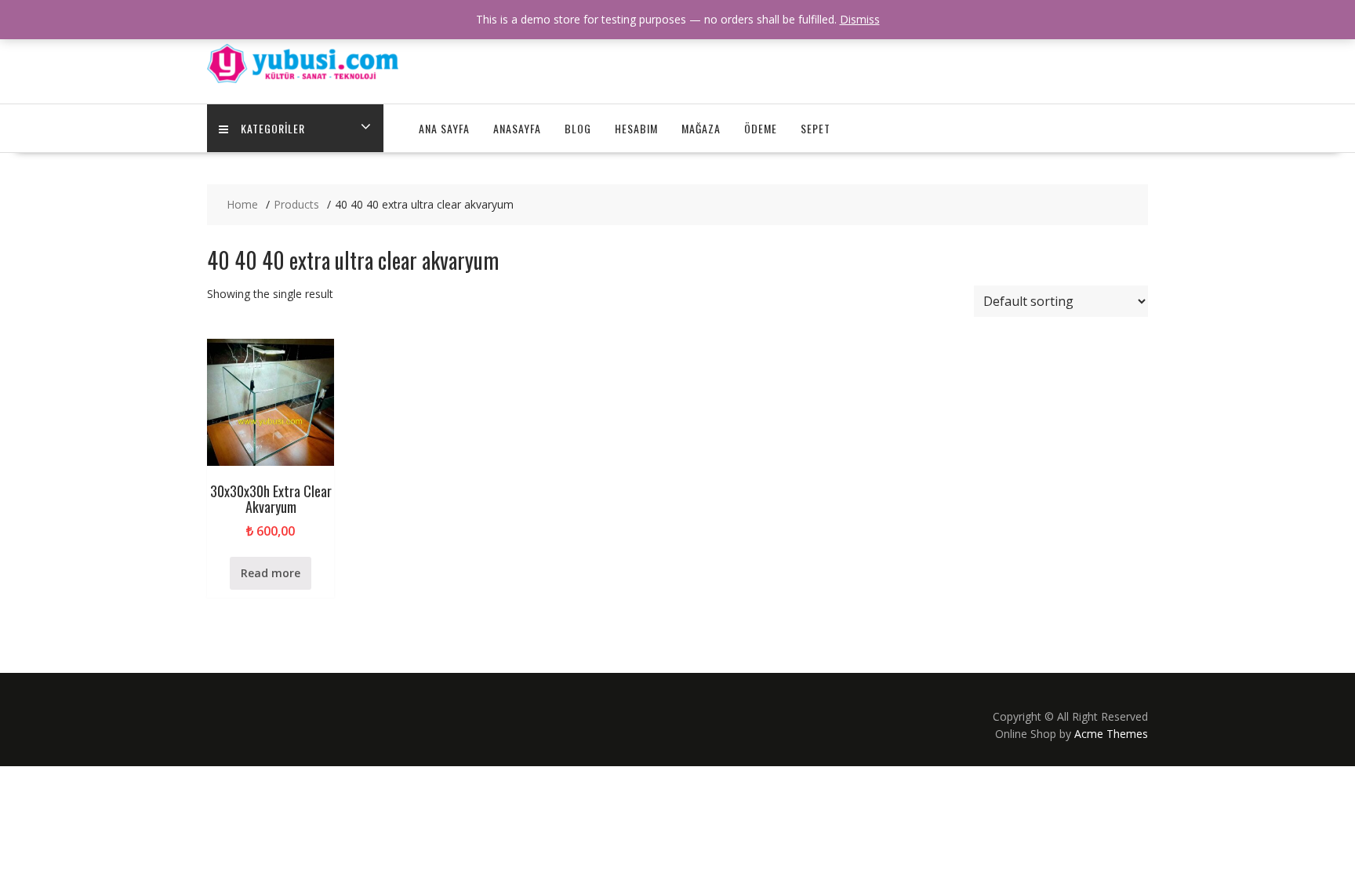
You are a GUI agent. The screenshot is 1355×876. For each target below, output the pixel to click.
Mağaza (701, 128)
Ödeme (760, 128)
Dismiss (860, 19)
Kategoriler (273, 128)
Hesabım (636, 128)
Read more (270, 572)
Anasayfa (517, 128)
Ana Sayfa (444, 128)
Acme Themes (1111, 733)
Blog (578, 128)
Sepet (815, 128)
